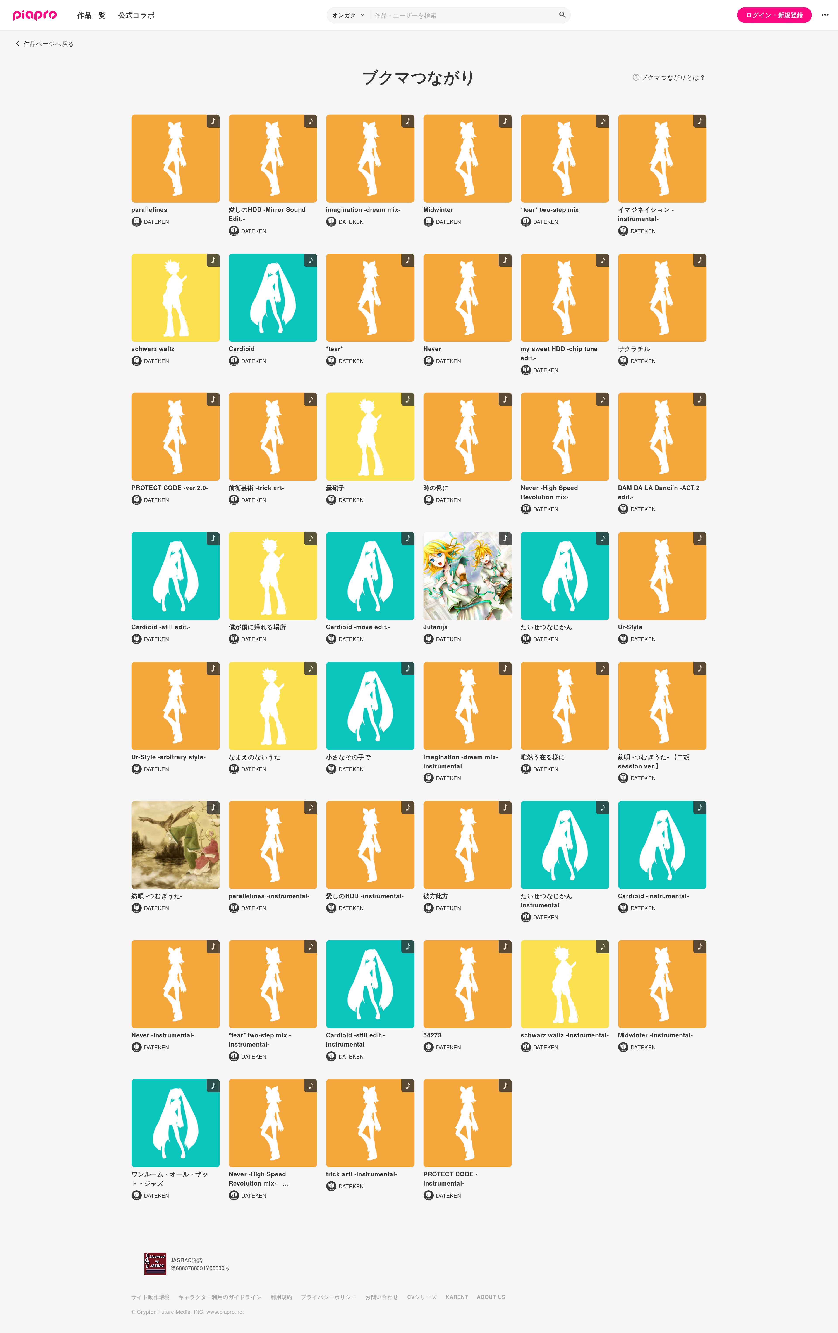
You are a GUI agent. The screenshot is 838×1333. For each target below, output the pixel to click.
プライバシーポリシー (329, 1296)
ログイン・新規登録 (774, 14)
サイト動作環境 (150, 1296)
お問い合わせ (381, 1296)
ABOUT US (491, 1296)
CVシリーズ (422, 1296)
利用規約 (281, 1296)
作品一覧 (91, 15)
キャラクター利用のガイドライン (220, 1296)
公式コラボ (136, 15)
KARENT (457, 1296)
